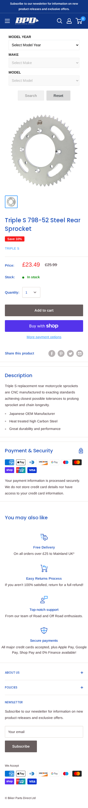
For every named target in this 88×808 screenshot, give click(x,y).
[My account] (69, 21)
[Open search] (59, 21)
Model (15, 72)
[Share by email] (79, 353)
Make (14, 54)
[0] (79, 21)
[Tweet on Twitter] (70, 353)
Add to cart (44, 310)
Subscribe (21, 746)
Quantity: (12, 292)
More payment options (44, 337)
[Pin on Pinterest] (61, 353)
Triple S (12, 248)
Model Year (20, 37)
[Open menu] (7, 21)
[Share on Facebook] (51, 353)
